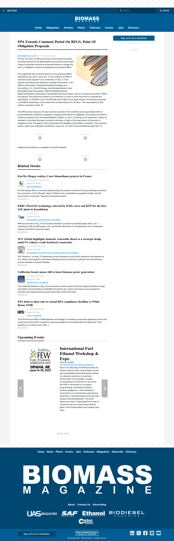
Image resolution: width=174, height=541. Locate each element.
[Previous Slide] (21, 388)
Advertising (99, 504)
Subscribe (117, 451)
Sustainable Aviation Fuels (39, 220)
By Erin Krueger (35, 276)
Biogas (30, 187)
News (50, 451)
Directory (133, 27)
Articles (68, 27)
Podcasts (95, 27)
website (62, 147)
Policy (36, 282)
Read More (23, 199)
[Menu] (3, 10)
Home (38, 27)
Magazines (53, 27)
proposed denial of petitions (30, 114)
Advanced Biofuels (61, 253)
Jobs (120, 27)
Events (109, 27)
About (71, 504)
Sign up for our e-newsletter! (134, 38)
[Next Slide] (105, 388)
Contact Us (83, 504)
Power (30, 282)
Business (37, 187)
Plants (81, 27)
